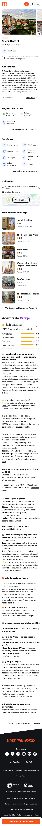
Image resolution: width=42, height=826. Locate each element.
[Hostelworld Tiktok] (35, 754)
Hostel (5, 38)
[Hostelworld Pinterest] (29, 754)
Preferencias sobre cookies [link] (28, 815)
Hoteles (19, 770)
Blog (5, 770)
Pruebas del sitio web (24, 809)
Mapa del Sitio (9, 815)
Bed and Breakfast (31, 770)
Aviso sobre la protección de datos (21, 798)
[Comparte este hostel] (38, 34)
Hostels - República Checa (23, 712)
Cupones (33, 804)
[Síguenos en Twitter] (12, 754)
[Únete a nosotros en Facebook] (7, 754)
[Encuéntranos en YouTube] (24, 754)
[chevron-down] (35, 327)
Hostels (11, 770)
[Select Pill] (26, 4)
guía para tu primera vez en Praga (19, 404)
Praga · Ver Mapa (13, 44)
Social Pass (20, 776)
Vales (11, 809)
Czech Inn (32, 485)
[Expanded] (5, 723)
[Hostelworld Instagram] (18, 754)
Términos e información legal (16, 804)
